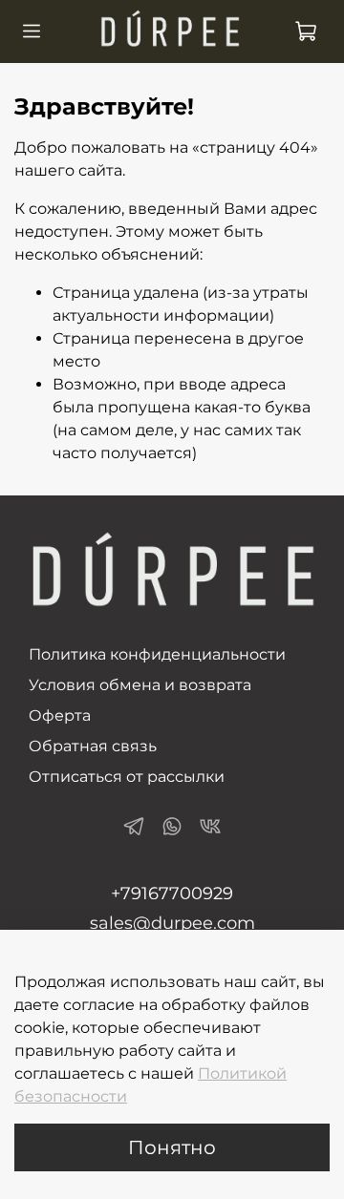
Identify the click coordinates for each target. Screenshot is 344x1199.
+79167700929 (172, 893)
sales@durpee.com (172, 923)
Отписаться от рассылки (127, 777)
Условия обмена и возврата (140, 685)
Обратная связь (93, 746)
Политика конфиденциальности (157, 654)
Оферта (60, 715)
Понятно (172, 1147)
